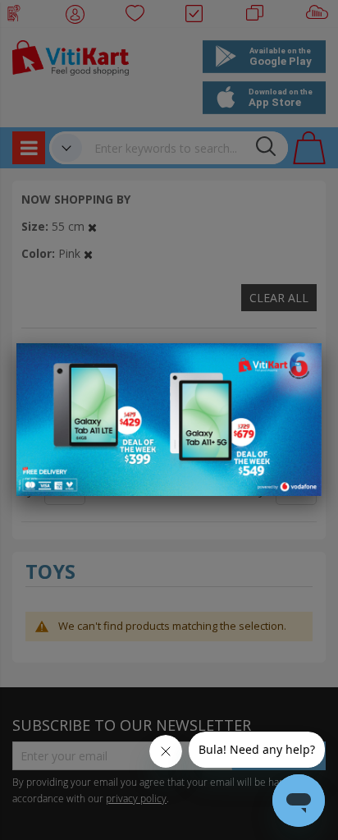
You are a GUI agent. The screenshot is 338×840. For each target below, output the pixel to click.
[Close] (298, 364)
